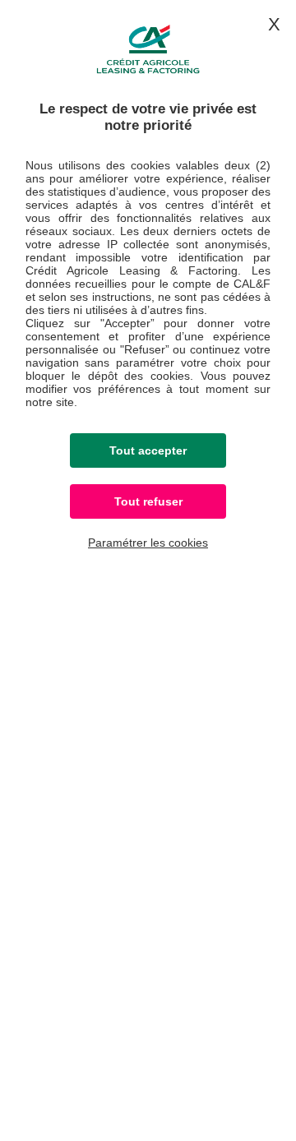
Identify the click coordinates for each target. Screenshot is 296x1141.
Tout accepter (148, 450)
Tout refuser (148, 501)
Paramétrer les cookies (148, 542)
